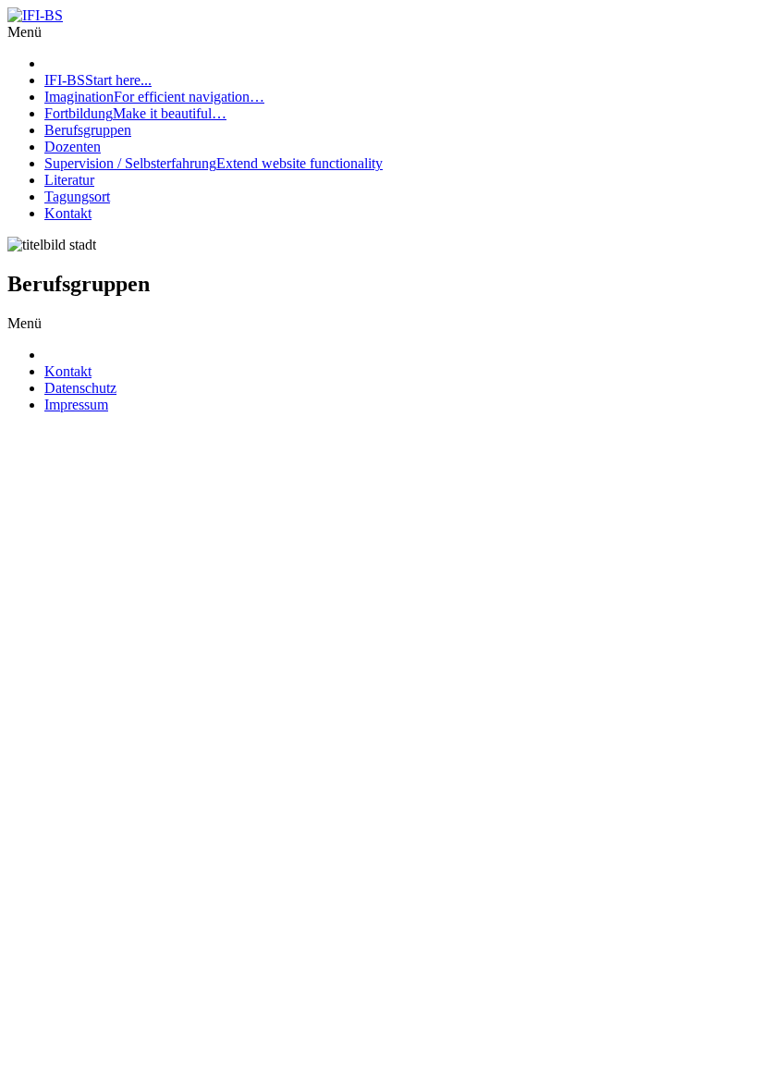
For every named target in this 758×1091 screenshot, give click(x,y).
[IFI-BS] (35, 15)
